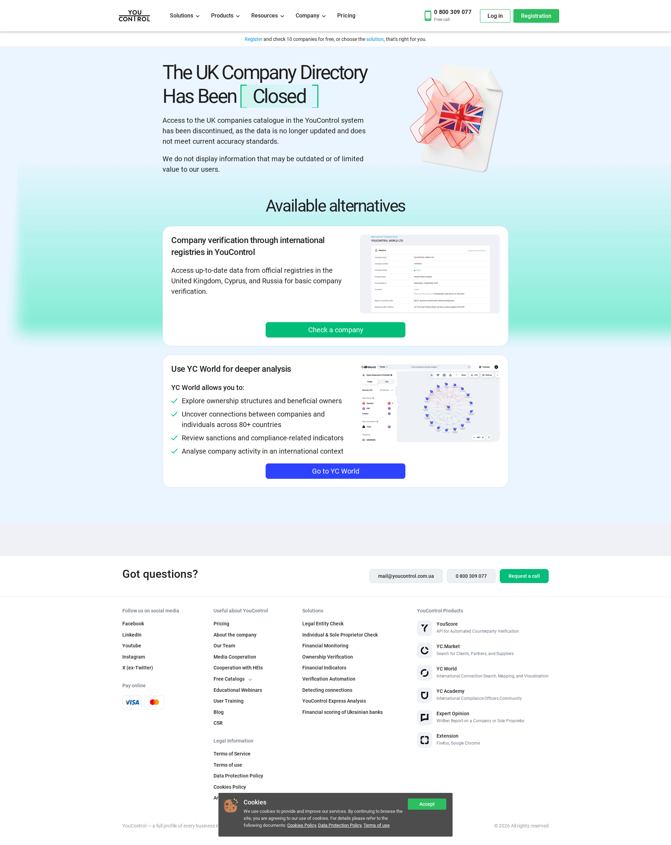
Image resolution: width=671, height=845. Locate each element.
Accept (427, 804)
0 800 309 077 (471, 576)
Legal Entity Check (323, 623)
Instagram (133, 657)
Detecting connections (327, 690)
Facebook (133, 623)
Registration (536, 16)
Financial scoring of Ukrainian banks (342, 712)
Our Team (224, 645)
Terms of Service (232, 754)
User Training (229, 701)
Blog (219, 712)
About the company (235, 635)
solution (375, 39)
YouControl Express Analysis (334, 701)
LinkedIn (132, 635)
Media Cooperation (235, 657)
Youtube (131, 645)
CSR (218, 723)
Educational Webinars (238, 690)
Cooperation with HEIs (238, 667)
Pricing (346, 15)
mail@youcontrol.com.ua (406, 576)
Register (253, 39)
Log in (495, 16)
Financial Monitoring (325, 645)
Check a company (335, 330)
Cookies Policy (301, 825)
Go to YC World (335, 471)
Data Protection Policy (339, 825)
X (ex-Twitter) (137, 667)
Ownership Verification (327, 657)
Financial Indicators (324, 667)
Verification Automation (328, 679)
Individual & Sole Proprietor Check (340, 635)
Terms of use (376, 825)
